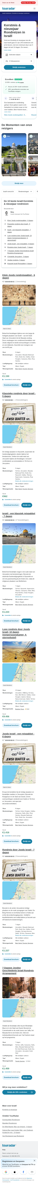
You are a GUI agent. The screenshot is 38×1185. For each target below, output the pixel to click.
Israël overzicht (8, 191)
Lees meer (7, 50)
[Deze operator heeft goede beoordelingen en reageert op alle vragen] (28, 1061)
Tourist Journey (20, 1061)
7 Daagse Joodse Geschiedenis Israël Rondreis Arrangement (20, 252)
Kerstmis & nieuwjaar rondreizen (21, 13)
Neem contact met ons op (10, 1153)
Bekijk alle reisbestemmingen (24, 481)
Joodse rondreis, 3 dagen (16, 260)
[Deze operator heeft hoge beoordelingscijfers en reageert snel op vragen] (27, 709)
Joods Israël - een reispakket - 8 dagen (20, 244)
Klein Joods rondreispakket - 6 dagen (14, 115)
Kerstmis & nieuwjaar (9, 1109)
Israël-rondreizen (6, 13)
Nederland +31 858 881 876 (11, 1156)
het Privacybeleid (15, 1180)
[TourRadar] (9, 8)
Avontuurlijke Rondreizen (11, 1120)
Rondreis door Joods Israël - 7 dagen (20, 247)
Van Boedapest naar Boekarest (13, 1136)
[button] (19, 379)
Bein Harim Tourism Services (24, 369)
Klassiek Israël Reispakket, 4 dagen (19, 263)
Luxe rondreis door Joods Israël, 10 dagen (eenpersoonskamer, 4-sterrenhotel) (19, 238)
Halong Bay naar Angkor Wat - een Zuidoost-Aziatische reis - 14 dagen (17, 1131)
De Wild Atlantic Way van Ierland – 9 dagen (17, 1127)
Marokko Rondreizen (9, 1123)
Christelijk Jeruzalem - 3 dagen (18, 256)
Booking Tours (19, 709)
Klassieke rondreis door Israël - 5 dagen (18, 225)
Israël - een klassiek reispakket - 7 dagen (19, 231)
